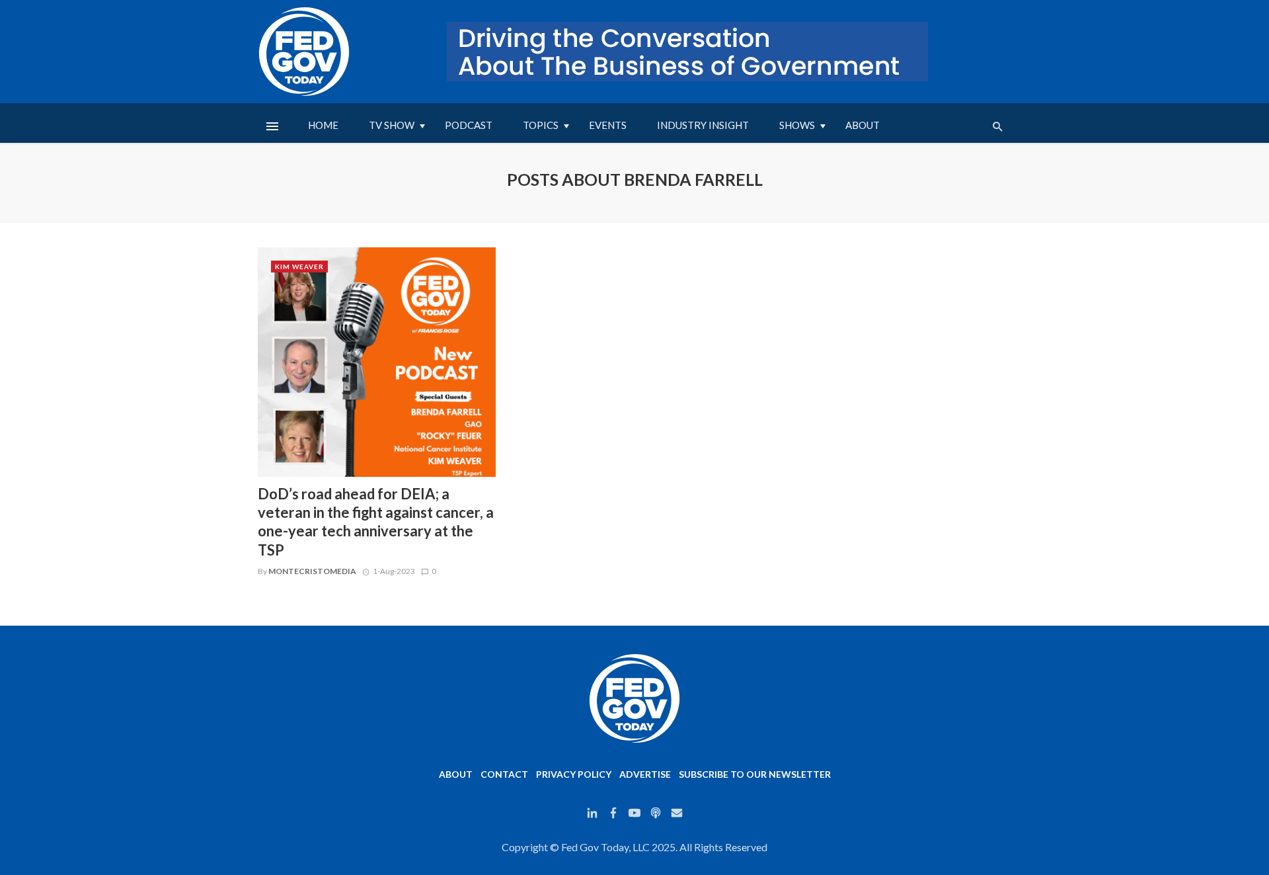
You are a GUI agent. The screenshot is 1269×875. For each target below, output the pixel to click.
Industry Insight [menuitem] (703, 125)
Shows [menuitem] (797, 125)
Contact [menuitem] (504, 774)
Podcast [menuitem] (468, 125)
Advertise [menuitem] (645, 774)
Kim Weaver (299, 267)
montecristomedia (312, 571)
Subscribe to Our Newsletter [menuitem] (755, 774)
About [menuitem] (862, 125)
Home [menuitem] (323, 125)
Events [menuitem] (608, 125)
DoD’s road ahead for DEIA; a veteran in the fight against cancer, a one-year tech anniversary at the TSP (376, 522)
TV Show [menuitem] (391, 125)
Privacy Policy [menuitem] (573, 774)
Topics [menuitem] (540, 125)
